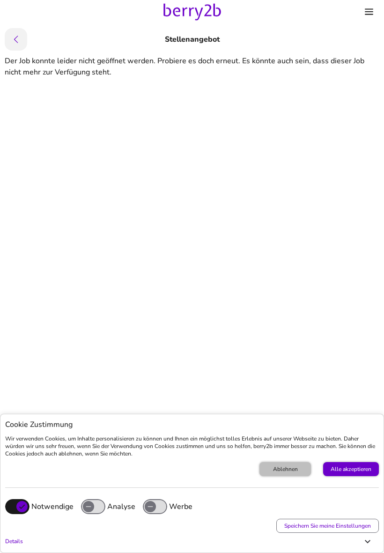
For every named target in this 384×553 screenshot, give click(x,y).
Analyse (121, 506)
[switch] (93, 506)
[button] (189, 541)
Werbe (180, 506)
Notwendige (52, 506)
